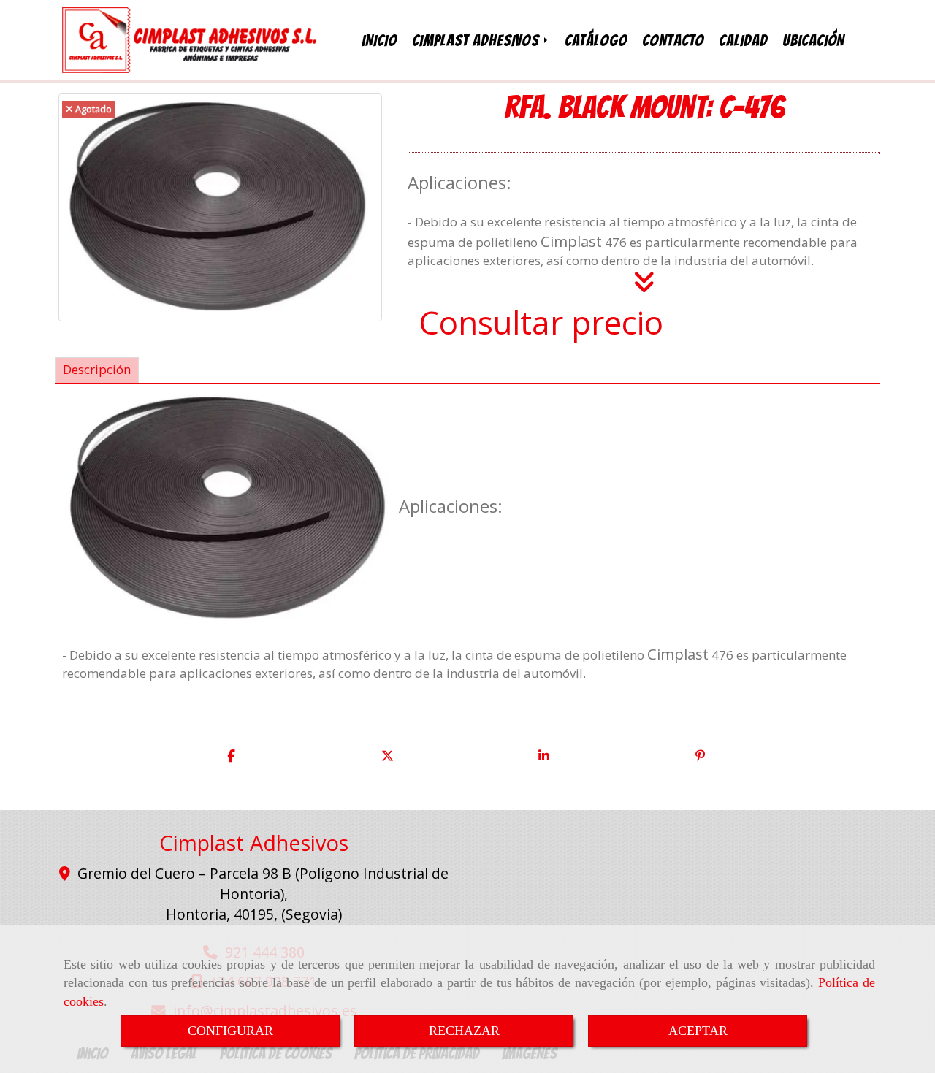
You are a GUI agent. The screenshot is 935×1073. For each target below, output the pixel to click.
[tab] (97, 370)
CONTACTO (673, 40)
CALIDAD (743, 40)
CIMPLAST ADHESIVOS (477, 40)
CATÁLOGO (596, 40)
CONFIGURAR (230, 1030)
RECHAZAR (464, 1030)
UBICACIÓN (813, 40)
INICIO (379, 40)
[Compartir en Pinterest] (700, 756)
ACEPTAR (698, 1030)
